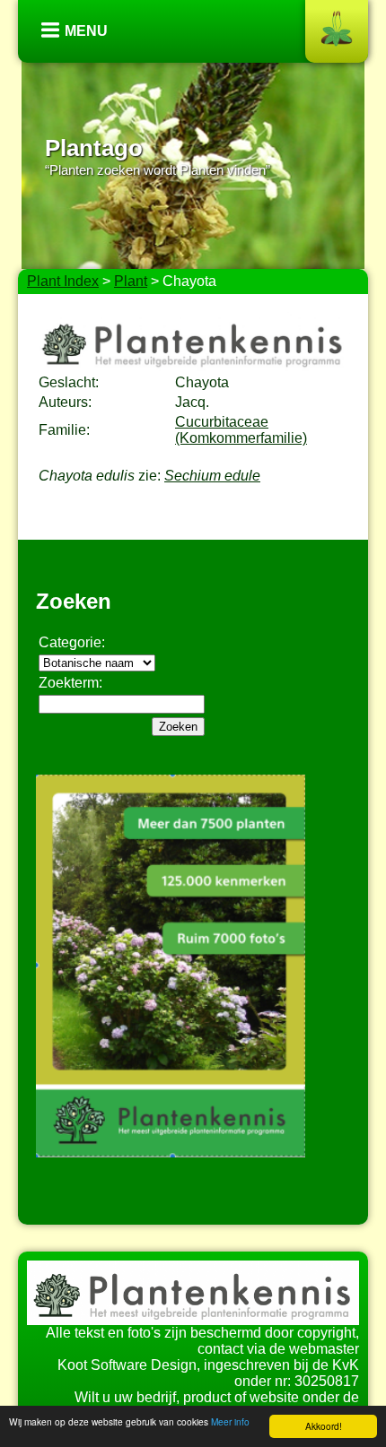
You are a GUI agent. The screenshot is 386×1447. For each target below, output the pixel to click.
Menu (86, 31)
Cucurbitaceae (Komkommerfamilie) (241, 430)
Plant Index (63, 281)
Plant (130, 281)
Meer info (230, 1421)
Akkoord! (323, 1426)
